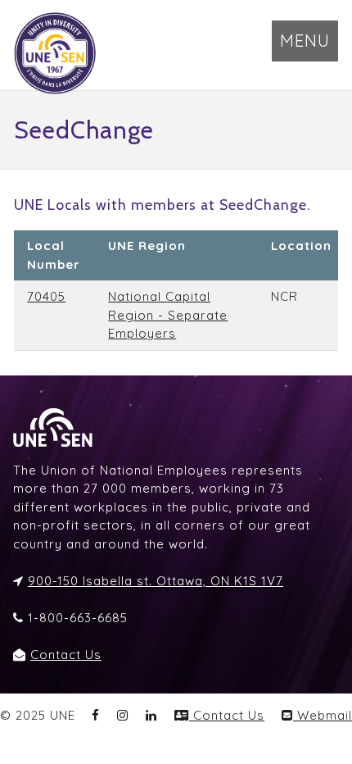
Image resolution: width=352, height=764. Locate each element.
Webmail (322, 715)
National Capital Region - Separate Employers (168, 315)
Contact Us (66, 654)
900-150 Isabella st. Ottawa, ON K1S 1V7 (155, 581)
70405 (46, 296)
